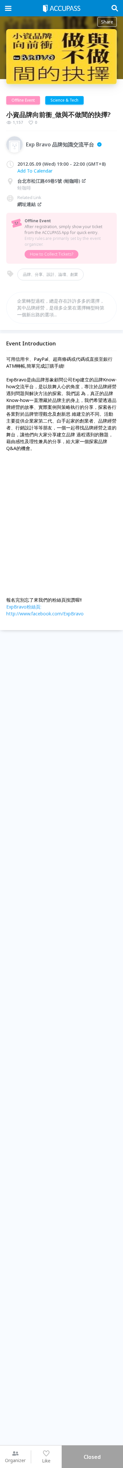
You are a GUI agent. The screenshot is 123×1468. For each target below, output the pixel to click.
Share (107, 22)
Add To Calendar (34, 171)
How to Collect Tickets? (51, 254)
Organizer (15, 1460)
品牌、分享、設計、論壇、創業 (50, 274)
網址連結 (26, 204)
